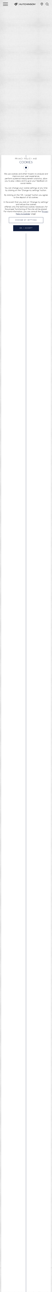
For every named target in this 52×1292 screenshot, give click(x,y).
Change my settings (26, 220)
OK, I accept (26, 228)
